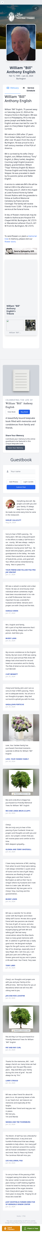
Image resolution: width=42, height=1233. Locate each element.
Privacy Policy (14, 1223)
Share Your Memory (15, 448)
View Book (11, 412)
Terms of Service (27, 1223)
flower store (10, 241)
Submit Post (21, 487)
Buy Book (24, 412)
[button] (21, 727)
